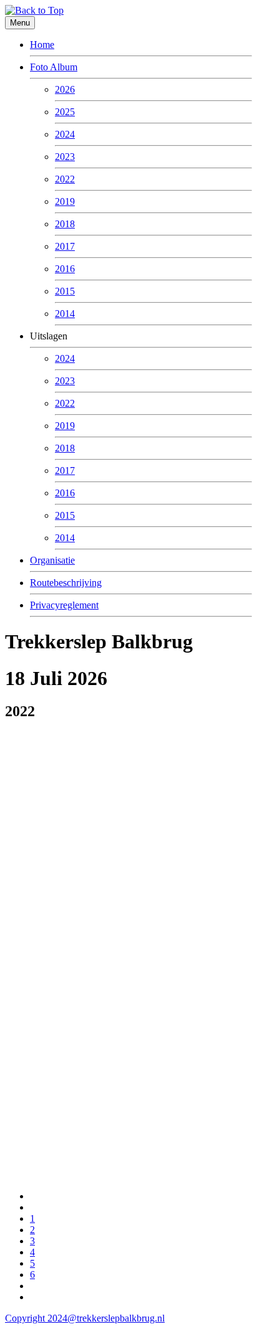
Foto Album (53, 67)
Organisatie (52, 560)
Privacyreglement (64, 605)
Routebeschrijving (66, 582)
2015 (65, 291)
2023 (65, 156)
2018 (65, 224)
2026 (65, 89)
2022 (65, 179)
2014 (65, 313)
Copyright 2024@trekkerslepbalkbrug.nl (85, 1318)
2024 (65, 134)
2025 (65, 111)
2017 (65, 246)
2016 (65, 268)
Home (42, 44)
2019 (65, 201)
